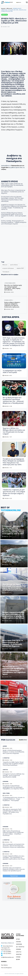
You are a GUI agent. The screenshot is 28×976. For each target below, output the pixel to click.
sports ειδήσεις (14, 264)
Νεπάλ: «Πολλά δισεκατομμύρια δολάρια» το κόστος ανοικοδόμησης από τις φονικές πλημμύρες (13, 751)
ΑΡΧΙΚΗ (18, 939)
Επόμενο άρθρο (8, 300)
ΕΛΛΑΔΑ (18, 957)
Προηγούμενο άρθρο (10, 283)
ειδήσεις (3, 169)
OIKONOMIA (19, 944)
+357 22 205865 (7, 951)
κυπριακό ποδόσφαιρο (8, 268)
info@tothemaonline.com (7, 957)
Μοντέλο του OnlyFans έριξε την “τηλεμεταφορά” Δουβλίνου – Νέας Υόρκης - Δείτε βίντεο (13, 287)
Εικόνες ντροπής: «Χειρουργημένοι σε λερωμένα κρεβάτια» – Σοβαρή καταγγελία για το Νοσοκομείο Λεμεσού (13, 222)
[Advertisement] (14, 247)
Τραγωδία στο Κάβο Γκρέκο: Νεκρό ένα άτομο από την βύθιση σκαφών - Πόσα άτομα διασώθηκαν (13, 559)
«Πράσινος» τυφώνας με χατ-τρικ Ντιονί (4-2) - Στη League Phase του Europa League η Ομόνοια (14, 492)
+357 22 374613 (7, 953)
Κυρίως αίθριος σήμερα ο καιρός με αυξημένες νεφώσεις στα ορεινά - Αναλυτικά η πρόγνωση (12, 305)
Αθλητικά (9, 8)
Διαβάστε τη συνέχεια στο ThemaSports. (14, 158)
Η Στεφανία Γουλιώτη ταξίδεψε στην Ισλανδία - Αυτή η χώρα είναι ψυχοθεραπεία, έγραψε (13, 775)
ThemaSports (5, 271)
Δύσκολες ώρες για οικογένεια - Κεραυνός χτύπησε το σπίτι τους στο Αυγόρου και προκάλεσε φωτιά (13, 726)
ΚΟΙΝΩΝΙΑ (5, 781)
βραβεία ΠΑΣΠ (20, 268)
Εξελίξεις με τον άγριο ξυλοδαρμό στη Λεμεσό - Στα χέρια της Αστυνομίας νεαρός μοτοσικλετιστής (14, 587)
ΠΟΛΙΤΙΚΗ (18, 941)
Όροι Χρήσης (4, 965)
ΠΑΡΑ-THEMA (6, 793)
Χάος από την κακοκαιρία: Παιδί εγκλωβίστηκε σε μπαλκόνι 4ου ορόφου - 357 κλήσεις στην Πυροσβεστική (13, 698)
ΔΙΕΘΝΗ (5, 746)
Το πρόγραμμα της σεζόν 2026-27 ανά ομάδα (12, 371)
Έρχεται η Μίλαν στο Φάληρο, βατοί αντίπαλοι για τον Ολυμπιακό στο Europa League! (14, 431)
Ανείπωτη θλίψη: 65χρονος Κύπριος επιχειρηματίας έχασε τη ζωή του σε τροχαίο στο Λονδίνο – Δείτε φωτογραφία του (13, 215)
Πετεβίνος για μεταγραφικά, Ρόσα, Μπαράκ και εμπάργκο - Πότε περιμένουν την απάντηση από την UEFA (14, 462)
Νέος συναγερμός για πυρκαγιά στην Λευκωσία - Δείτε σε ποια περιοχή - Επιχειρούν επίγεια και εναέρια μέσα (13, 845)
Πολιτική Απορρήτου (6, 967)
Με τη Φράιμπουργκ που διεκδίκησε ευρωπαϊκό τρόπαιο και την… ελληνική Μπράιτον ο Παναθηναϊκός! (13, 400)
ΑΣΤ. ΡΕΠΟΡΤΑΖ (20, 946)
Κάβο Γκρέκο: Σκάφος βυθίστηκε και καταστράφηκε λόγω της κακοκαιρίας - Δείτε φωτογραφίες (12, 185)
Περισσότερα (14, 876)
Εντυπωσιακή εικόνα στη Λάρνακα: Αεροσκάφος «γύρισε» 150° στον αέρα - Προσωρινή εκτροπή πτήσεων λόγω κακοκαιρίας (12, 199)
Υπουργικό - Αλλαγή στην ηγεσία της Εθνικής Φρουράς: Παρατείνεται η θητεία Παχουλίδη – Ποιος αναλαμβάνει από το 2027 (13, 530)
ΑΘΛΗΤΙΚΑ (18, 954)
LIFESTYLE (5, 769)
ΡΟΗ (8, 739)
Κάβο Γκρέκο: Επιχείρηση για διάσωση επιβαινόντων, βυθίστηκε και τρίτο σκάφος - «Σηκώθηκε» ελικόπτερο (13, 833)
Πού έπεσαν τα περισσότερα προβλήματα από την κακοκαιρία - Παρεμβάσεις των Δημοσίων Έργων (14, 670)
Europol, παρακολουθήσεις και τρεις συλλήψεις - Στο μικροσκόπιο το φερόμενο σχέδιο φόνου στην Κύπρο (13, 615)
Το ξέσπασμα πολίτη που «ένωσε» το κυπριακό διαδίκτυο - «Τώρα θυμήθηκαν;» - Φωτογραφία (13, 799)
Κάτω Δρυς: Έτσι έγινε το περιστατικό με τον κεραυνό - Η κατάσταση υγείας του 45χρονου (13, 191)
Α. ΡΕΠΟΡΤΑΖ (6, 758)
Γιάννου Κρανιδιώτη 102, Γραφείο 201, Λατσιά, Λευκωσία (7, 947)
